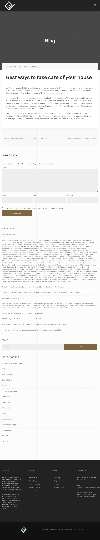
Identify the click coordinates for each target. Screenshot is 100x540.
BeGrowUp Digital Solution (74, 529)
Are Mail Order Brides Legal (12, 363)
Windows (5, 436)
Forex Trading (7, 402)
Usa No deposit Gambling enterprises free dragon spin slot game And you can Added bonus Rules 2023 (41, 292)
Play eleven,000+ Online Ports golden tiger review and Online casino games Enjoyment (34, 324)
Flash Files (6, 397)
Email (36, 195)
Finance (57, 484)
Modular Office (59, 487)
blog (3, 369)
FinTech (4, 385)
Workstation (33, 478)
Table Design (33, 481)
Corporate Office (60, 481)
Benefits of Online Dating (11, 235)
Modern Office (34, 491)
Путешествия (7, 441)
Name (4, 195)
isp (20, 66)
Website (70, 195)
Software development (10, 425)
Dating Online (7, 380)
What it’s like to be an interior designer (82, 138)
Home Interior (59, 491)
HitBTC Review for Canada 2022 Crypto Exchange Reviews (26, 138)
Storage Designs (35, 487)
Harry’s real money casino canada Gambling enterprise (22, 313)
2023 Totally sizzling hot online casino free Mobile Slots (22, 319)
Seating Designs (34, 484)
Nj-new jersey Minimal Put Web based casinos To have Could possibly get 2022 (31, 330)
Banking (57, 478)
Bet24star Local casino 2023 (12, 298)
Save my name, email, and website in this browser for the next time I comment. (34, 208)
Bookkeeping (7, 374)
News (26, 66)
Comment (6, 167)
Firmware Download (9, 391)
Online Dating (7, 419)
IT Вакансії (6, 408)
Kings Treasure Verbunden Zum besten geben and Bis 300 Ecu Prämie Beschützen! (33, 287)
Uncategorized (34, 66)
